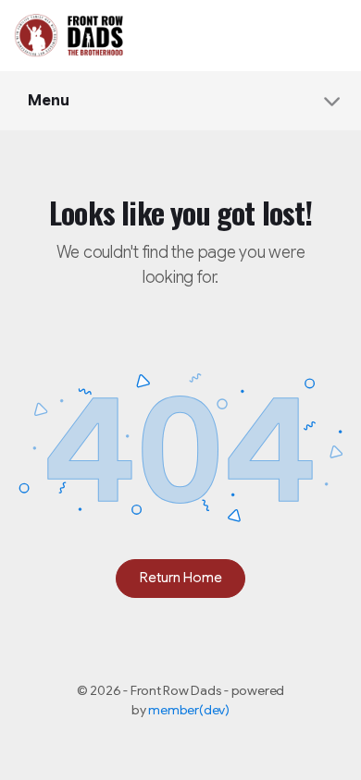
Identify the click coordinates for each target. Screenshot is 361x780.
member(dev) (188, 709)
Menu (48, 100)
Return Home (181, 577)
